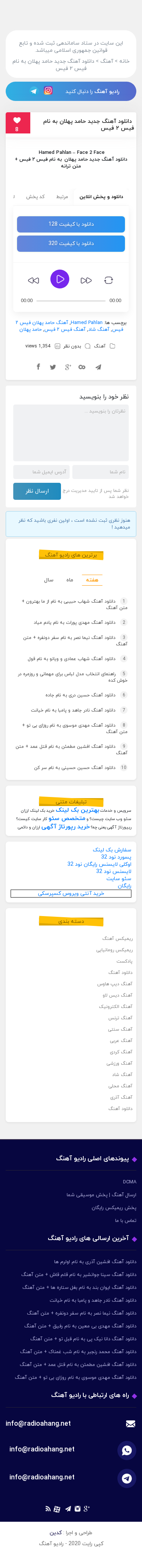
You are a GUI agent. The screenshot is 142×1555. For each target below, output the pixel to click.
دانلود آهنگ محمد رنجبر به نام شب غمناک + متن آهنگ (78, 1352)
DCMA (129, 1182)
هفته (92, 580)
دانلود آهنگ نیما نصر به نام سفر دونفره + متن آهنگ (75, 641)
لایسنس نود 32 (113, 871)
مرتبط (62, 197)
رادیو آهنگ (106, 91)
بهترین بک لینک (77, 810)
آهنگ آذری (121, 1098)
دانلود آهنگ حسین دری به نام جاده (85, 695)
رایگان (124, 886)
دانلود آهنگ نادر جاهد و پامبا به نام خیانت (78, 710)
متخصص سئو (66, 818)
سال (48, 580)
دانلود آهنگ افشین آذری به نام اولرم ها (95, 1262)
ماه (69, 580)
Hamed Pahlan (55, 152)
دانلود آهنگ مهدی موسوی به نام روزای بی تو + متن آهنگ (75, 728)
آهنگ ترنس (120, 1018)
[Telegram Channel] (32, 91)
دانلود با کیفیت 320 (71, 243)
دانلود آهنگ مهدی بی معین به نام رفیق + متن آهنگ (80, 1326)
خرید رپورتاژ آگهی (65, 827)
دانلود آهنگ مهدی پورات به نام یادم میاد (79, 623)
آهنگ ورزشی (119, 1063)
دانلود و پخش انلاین (101, 197)
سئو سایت (118, 878)
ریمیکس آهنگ (117, 939)
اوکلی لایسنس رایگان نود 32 (99, 864)
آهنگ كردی (121, 1052)
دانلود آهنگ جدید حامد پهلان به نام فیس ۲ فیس (88, 125)
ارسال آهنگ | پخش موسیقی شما (101, 1195)
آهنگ (100, 346)
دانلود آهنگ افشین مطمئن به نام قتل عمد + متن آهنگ (72, 750)
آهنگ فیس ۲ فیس (65, 329)
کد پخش (35, 197)
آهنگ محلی (120, 1086)
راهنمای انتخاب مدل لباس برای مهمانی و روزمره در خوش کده (73, 677)
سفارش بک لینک (112, 850)
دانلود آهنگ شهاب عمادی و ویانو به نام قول (76, 659)
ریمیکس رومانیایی (114, 950)
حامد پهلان (76, 159)
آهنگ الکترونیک (116, 1007)
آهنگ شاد (98, 329)
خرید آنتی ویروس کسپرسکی (71, 893)
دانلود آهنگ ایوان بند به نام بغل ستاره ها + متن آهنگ (79, 1287)
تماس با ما (125, 1220)
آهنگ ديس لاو (118, 995)
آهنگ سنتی (120, 1029)
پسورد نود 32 (116, 857)
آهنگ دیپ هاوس (115, 984)
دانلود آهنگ (120, 973)
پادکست (125, 961)
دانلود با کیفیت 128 (71, 224)
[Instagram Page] (49, 91)
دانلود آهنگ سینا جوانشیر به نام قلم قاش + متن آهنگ (78, 1274)
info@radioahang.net (42, 1449)
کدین (56, 1532)
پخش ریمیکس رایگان (114, 1208)
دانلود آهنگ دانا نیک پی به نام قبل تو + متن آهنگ (83, 1339)
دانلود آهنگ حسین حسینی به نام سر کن (80, 768)
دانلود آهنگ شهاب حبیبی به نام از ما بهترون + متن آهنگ (75, 604)
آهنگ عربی (121, 1041)
